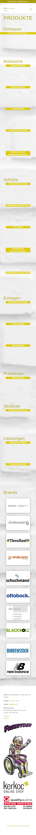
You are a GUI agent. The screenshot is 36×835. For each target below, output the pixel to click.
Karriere (6, 718)
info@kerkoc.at (13, 704)
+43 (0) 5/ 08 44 (14, 700)
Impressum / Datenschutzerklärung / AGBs (18, 826)
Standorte (7, 716)
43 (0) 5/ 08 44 (13, 1)
